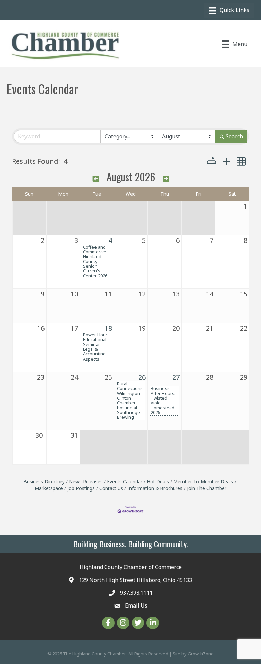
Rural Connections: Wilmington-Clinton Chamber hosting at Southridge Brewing (130, 400)
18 (108, 328)
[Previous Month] (95, 178)
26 (142, 377)
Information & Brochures (154, 488)
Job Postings (81, 488)
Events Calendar (124, 481)
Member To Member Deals (203, 481)
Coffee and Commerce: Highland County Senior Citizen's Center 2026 (95, 261)
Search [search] (234, 136)
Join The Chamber (206, 488)
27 (176, 377)
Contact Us (111, 488)
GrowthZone (201, 654)
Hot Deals (158, 481)
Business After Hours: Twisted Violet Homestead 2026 (163, 400)
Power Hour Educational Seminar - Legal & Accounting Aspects (95, 346)
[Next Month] (165, 178)
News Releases (86, 481)
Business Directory (44, 481)
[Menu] (229, 10)
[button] (212, 161)
